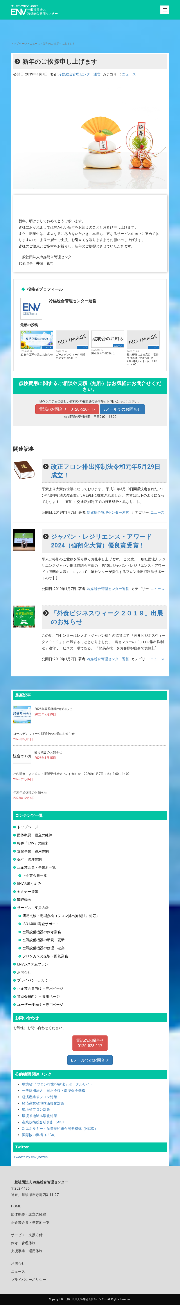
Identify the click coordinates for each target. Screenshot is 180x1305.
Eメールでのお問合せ (122, 409)
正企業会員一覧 (34, 875)
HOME (16, 1206)
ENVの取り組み (29, 883)
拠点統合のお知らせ (103, 353)
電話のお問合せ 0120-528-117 (67, 409)
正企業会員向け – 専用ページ (40, 988)
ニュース (35, 43)
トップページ (19, 43)
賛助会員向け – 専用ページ (38, 996)
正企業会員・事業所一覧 (36, 867)
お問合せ (24, 972)
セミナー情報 (27, 892)
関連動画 (24, 899)
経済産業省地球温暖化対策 (43, 1103)
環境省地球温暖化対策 (39, 1116)
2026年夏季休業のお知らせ (36, 354)
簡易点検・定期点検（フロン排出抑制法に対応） (61, 916)
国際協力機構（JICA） (40, 1135)
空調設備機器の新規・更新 (43, 940)
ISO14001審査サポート (40, 924)
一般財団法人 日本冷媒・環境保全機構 (53, 1091)
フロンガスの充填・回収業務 (45, 956)
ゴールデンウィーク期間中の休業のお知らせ (72, 356)
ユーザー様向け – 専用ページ (40, 1005)
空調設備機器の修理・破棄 (43, 948)
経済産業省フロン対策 (39, 1097)
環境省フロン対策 (36, 1109)
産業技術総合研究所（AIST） (45, 1122)
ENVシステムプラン (32, 964)
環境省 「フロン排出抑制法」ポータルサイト (57, 1084)
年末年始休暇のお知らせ (30, 792)
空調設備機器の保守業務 (41, 932)
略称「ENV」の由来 (32, 843)
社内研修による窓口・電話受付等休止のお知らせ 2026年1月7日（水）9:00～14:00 (142, 359)
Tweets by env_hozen (30, 1157)
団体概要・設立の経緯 (34, 835)
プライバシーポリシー (34, 980)
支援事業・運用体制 (33, 851)
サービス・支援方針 (33, 908)
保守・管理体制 (29, 859)
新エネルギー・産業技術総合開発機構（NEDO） (60, 1128)
